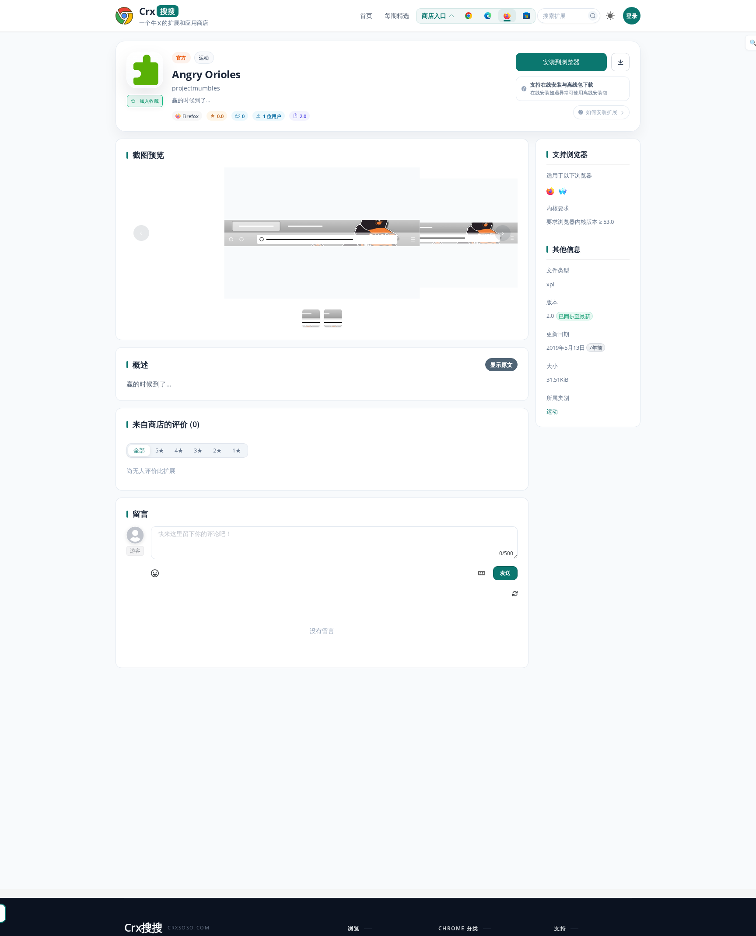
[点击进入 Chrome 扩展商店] (468, 15)
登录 (631, 16)
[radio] (139, 450)
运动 (204, 57)
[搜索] (593, 16)
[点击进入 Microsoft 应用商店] (526, 15)
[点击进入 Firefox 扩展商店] (507, 15)
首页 (366, 16)
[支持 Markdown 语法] (481, 573)
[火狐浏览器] (550, 191)
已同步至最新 (574, 316)
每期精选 (397, 16)
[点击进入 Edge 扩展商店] (488, 15)
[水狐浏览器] (563, 191)
